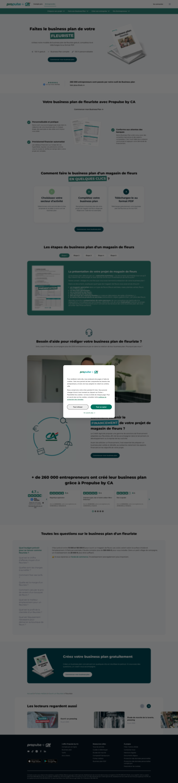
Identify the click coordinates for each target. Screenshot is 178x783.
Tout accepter (101, 407)
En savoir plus (88, 413)
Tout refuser (78, 407)
